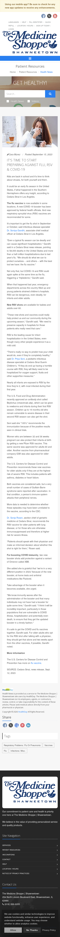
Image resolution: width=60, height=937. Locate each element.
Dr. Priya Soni (18, 358)
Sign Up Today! (43, 25)
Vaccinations (8, 854)
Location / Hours (25, 25)
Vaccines (48, 745)
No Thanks (32, 930)
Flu (5, 750)
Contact (6, 859)
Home (13, 71)
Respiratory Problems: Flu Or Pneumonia (22, 745)
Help (24, 22)
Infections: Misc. (18, 750)
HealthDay (22, 711)
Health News (17, 101)
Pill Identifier (35, 22)
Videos (35, 101)
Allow (13, 930)
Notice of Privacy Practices (15, 873)
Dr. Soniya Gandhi (16, 230)
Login (11, 29)
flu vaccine (36, 662)
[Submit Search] (50, 94)
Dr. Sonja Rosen (15, 517)
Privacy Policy (49, 930)
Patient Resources (28, 71)
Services (6, 845)
